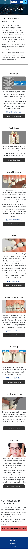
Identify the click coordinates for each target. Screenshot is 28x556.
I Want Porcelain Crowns (14, 285)
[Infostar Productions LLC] (13, 540)
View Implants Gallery (15, 220)
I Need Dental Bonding (14, 382)
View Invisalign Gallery (15, 112)
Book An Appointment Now (14, 528)
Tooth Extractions (14, 428)
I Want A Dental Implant (13, 224)
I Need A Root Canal (14, 160)
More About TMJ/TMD (14, 486)
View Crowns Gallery (14, 281)
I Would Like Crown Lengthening (14, 335)
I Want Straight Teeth (14, 116)
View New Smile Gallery (14, 331)
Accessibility (13, 546)
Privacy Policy (13, 543)
